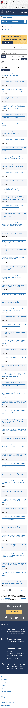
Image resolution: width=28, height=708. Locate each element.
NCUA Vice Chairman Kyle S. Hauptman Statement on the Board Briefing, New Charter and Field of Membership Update (14, 465)
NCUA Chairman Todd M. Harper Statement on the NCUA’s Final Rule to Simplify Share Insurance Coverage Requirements (14, 555)
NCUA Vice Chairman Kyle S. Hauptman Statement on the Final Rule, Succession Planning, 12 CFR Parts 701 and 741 (14, 342)
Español (17, 7)
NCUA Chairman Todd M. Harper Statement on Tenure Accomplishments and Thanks (13, 285)
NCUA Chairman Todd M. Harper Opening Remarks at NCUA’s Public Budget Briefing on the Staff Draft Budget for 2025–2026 (13, 384)
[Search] (22, 12)
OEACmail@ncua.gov (8, 29)
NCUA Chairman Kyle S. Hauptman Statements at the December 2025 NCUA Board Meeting (13, 140)
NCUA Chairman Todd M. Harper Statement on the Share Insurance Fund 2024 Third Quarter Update (14, 437)
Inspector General (6, 691)
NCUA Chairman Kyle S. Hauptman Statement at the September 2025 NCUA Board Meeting (13, 181)
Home (4, 17)
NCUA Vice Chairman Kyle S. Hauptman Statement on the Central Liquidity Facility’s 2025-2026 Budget (14, 412)
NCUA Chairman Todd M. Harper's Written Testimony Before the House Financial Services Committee (13, 446)
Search (3, 51)
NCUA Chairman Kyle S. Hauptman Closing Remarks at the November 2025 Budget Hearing (13, 165)
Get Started (14, 612)
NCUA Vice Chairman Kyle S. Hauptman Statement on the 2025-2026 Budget (14, 333)
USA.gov (3, 699)
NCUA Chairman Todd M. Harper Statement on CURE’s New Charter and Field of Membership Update (13, 482)
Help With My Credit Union (7, 7)
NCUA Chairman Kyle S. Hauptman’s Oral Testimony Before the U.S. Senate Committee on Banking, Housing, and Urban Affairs (13, 107)
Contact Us (22, 7)
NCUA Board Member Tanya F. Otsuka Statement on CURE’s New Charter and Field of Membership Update (14, 501)
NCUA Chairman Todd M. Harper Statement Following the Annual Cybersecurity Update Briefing (12, 491)
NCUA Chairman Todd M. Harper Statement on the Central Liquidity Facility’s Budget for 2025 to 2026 (14, 429)
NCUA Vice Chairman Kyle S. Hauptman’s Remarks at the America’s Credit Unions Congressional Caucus (14, 574)
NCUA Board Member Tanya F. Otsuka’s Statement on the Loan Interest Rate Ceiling (12, 582)
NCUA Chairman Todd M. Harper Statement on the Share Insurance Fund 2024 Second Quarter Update (14, 564)
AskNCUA (3, 682)
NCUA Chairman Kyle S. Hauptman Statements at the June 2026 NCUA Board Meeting (13, 74)
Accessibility (4, 680)
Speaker (3, 66)
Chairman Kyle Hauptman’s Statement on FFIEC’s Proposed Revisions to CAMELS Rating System (13, 90)
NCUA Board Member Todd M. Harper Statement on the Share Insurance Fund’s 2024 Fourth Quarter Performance (14, 258)
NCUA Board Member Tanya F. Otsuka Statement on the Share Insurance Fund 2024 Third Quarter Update (14, 402)
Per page (14, 59)
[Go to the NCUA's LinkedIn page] (17, 618)
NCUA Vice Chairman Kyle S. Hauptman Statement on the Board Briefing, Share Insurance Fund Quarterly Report (14, 421)
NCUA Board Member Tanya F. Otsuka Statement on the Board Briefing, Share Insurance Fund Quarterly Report (14, 241)
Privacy (3, 697)
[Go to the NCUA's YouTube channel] (22, 618)
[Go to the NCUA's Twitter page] (11, 618)
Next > (22, 590)
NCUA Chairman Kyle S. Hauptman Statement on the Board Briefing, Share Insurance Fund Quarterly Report (13, 268)
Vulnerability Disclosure (7, 702)
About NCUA (4, 677)
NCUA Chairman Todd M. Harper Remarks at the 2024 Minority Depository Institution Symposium (13, 509)
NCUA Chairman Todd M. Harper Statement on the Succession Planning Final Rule (14, 358)
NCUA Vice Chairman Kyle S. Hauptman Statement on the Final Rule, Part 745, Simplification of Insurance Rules (14, 527)
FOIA (2, 688)
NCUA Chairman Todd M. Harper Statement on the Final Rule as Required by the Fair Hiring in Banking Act (14, 546)
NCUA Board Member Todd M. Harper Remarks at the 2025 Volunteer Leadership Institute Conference (14, 277)
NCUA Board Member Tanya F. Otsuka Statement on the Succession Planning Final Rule (14, 325)
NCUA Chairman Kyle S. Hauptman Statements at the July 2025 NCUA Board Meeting (13, 189)
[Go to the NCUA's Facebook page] (6, 618)
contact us (7, 598)
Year (2, 62)
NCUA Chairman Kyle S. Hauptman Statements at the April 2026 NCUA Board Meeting (13, 98)
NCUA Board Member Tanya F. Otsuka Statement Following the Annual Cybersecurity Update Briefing (14, 456)
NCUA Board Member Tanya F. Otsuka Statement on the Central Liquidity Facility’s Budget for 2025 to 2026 (14, 393)
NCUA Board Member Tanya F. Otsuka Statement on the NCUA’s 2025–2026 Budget (14, 317)
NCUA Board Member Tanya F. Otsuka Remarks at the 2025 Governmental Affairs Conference (14, 232)
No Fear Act (4, 694)
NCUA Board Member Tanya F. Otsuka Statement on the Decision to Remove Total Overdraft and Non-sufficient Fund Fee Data (14, 215)
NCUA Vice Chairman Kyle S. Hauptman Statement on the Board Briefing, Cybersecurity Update (14, 473)
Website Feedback (6, 705)
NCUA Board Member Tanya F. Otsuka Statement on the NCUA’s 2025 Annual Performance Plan (14, 293)
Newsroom (9, 17)
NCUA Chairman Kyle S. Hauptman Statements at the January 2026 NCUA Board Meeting (13, 132)
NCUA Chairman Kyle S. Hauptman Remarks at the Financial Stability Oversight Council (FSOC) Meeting (14, 149)
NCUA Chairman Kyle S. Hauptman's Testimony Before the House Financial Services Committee (13, 82)
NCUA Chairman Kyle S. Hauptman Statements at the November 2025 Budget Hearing (13, 173)
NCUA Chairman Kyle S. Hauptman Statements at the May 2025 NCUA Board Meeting (13, 206)
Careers (3, 685)
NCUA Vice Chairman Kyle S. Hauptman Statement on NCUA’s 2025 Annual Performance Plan (14, 301)
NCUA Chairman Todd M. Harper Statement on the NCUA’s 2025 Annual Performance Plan (14, 309)
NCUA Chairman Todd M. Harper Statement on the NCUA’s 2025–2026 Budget (14, 350)
